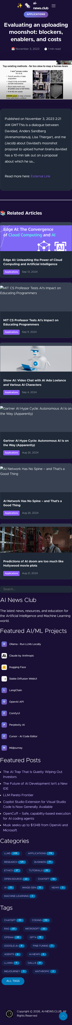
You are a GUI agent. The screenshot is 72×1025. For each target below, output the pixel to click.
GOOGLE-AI (13, 946)
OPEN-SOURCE (15, 879)
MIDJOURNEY (14, 971)
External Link (40, 176)
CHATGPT (46, 879)
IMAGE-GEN (31, 887)
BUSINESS (42, 862)
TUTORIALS (38, 870)
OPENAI (11, 937)
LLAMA (10, 963)
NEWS (57, 887)
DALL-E (34, 963)
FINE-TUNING (42, 946)
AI (8, 887)
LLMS (10, 853)
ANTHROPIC (44, 971)
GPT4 (35, 937)
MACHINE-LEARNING (18, 896)
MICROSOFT (35, 929)
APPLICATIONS (40, 853)
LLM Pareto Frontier (18, 795)
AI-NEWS (36, 954)
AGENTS (11, 954)
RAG (9, 929)
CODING (39, 920)
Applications (36, 14)
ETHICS (11, 870)
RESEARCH (14, 862)
